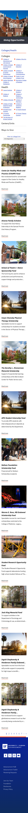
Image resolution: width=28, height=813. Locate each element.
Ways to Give (7, 130)
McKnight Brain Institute (7, 110)
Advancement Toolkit (10, 770)
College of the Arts (21, 59)
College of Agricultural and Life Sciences (7, 61)
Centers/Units (7, 123)
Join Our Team (8, 781)
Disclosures (7, 786)
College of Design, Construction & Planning (8, 66)
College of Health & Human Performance (8, 72)
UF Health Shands (21, 109)
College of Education (19, 65)
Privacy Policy (8, 789)
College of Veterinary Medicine (19, 105)
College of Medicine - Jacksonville (19, 96)
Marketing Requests (10, 772)
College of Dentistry (19, 91)
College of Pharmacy (19, 100)
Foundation (7, 783)
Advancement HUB (9, 767)
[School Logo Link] (13, 746)
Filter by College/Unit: (14, 136)
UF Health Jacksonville (6, 114)
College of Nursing (8, 100)
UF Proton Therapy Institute (21, 114)
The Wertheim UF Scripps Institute (8, 118)
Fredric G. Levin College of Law (20, 77)
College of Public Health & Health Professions (7, 105)
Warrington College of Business (21, 81)
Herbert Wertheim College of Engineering (8, 82)
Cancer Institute (7, 90)
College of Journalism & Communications (20, 72)
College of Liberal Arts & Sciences (8, 77)
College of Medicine (6, 95)
